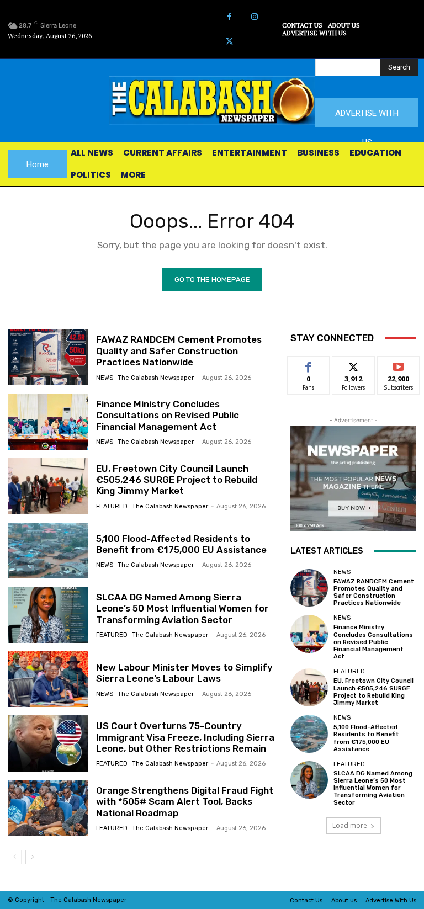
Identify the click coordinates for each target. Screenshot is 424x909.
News (104, 378)
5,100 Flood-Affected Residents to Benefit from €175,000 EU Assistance (181, 544)
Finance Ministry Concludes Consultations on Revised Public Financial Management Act (167, 415)
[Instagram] (254, 16)
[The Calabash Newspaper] (212, 100)
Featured (112, 506)
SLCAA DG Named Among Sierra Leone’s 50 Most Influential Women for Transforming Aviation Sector (182, 608)
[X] (229, 41)
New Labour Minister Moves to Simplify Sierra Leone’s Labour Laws (184, 673)
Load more (349, 825)
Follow (354, 364)
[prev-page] (15, 857)
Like (309, 364)
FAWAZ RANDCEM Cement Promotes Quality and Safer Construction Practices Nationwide (179, 351)
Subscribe (398, 364)
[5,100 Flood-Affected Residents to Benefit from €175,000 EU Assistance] (48, 551)
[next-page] (32, 857)
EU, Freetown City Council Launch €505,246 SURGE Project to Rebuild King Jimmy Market (176, 480)
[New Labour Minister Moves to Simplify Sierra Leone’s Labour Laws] (48, 679)
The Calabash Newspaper (156, 377)
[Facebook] (229, 16)
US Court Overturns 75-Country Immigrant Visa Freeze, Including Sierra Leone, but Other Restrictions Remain (185, 737)
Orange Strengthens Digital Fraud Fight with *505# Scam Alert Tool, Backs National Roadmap (184, 801)
